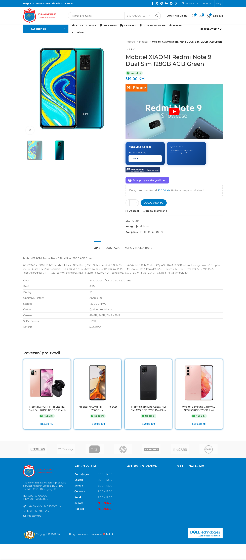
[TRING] (37, 449)
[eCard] (180, 449)
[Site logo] (43, 15)
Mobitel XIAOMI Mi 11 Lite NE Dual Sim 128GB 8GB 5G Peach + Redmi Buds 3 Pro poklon (47, 410)
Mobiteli (143, 41)
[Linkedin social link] (166, 3)
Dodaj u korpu (153, 202)
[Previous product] (127, 48)
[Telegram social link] (171, 3)
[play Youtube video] (174, 111)
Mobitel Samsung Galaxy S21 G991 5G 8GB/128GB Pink (199, 408)
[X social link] (156, 3)
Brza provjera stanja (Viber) (148, 180)
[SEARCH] (157, 16)
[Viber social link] (176, 3)
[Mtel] (94, 449)
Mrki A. (110, 534)
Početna (131, 41)
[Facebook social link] (152, 3)
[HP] (123, 449)
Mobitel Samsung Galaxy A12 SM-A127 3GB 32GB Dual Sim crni (148, 410)
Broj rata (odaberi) (137, 152)
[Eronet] (151, 449)
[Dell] (208, 449)
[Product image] (47, 383)
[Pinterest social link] (161, 3)
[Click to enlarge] (30, 130)
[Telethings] (66, 449)
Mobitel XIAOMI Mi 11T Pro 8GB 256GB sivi (98, 408)
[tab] (97, 246)
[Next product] (134, 48)
